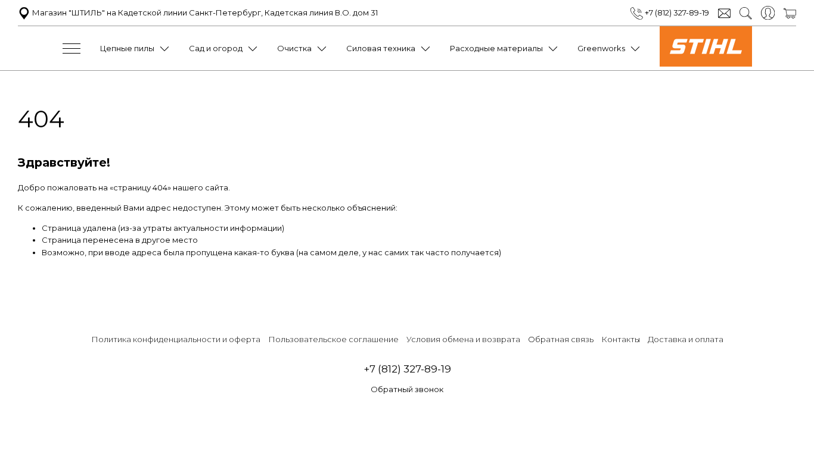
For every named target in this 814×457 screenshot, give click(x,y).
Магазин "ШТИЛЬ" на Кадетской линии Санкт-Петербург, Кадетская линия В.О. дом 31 (204, 12)
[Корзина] (790, 12)
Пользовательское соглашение (333, 339)
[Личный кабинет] (768, 12)
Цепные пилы (127, 48)
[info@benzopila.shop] (724, 12)
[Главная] (706, 63)
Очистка (294, 48)
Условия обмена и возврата (463, 339)
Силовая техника (380, 48)
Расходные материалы (496, 48)
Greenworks (601, 48)
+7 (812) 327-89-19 (676, 12)
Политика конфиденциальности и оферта (175, 339)
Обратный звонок (407, 389)
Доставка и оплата (685, 339)
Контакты (620, 339)
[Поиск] (746, 12)
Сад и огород (216, 48)
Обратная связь (561, 339)
